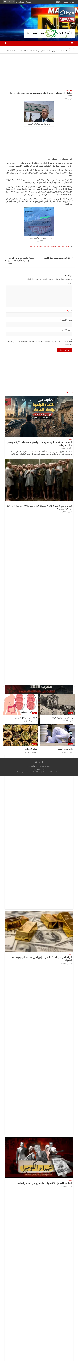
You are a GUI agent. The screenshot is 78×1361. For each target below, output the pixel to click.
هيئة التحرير (20, 2)
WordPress (36, 772)
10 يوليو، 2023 (68, 99)
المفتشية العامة (64, 246)
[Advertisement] (39, 71)
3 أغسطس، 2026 (67, 448)
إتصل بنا (29, 2)
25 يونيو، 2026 (68, 963)
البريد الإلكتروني (66, 320)
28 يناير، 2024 (69, 752)
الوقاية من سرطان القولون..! (25, 718)
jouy (62, 99)
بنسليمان (56, 246)
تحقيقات (68, 391)
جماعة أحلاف (49, 246)
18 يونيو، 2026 (69, 721)
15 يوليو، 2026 (68, 512)
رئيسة (43, 246)
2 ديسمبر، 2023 (32, 752)
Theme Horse (55, 772)
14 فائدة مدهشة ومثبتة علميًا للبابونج (57, 258)
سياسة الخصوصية (39, 769)
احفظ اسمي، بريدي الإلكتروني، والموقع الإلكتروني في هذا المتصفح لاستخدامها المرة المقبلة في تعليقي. (39, 343)
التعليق (69, 283)
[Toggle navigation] (72, 43)
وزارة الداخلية (32, 246)
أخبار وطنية (69, 90)
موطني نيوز (71, 23)
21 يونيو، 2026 (68, 1186)
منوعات (70, 691)
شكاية (39, 246)
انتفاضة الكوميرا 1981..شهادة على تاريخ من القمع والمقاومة (44, 1183)
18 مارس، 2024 (32, 721)
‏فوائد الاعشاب (31, 749)
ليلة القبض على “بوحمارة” (62, 718)
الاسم (69, 310)
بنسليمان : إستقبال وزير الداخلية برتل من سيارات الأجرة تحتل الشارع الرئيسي (21, 260)
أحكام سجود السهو (65, 749)
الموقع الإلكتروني (66, 330)
